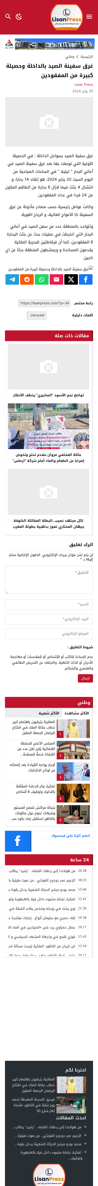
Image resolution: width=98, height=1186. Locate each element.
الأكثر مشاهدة (77, 713)
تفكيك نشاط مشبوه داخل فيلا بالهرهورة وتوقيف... (51, 1155)
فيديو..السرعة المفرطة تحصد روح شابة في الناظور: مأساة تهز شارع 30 (33, 1105)
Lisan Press (83, 84)
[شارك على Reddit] (26, 279)
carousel (37, 315)
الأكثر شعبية (49, 713)
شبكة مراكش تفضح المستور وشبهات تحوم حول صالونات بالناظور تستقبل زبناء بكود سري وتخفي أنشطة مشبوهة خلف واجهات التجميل (32, 818)
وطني (69, 56)
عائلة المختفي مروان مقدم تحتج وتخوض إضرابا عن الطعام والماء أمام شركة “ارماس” (48, 457)
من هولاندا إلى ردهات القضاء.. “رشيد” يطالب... (46, 1127)
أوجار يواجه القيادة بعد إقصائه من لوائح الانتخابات (32, 767)
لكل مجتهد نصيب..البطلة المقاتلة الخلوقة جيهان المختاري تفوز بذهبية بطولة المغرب (48, 523)
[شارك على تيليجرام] (12, 279)
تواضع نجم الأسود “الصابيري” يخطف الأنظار (48, 395)
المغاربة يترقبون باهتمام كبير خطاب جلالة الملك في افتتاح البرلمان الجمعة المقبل (33, 727)
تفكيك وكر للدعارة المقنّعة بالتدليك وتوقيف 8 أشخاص (35, 789)
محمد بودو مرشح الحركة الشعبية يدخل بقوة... (47, 1144)
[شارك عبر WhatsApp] (41, 279)
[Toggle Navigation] (90, 17)
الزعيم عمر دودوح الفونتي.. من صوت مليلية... (48, 1135)
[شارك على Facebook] (85, 279)
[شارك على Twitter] (71, 279)
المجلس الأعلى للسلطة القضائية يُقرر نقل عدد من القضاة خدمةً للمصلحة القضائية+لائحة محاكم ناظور (34, 751)
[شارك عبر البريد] (56, 279)
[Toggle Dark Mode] (19, 17)
